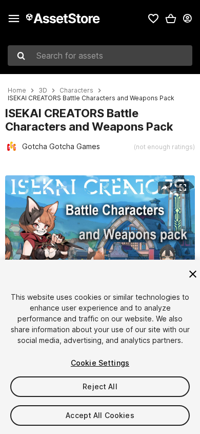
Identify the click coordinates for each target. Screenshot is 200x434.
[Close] (193, 274)
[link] (153, 18)
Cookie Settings (100, 362)
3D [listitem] (42, 90)
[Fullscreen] (182, 188)
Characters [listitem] (76, 90)
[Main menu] (14, 18)
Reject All (100, 386)
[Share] (164, 188)
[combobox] (100, 55)
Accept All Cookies (100, 415)
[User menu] (187, 18)
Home (17, 90)
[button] (171, 18)
